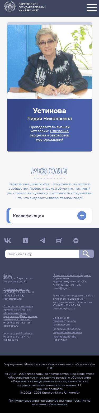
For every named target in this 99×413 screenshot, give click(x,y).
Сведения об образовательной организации (64, 321)
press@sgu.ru (61, 288)
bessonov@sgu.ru (64, 308)
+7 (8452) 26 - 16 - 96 (17, 292)
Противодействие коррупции (64, 338)
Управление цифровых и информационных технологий (72, 300)
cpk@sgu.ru (10, 325)
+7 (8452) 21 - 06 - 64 (66, 305)
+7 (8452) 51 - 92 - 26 (17, 322)
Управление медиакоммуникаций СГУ (70, 280)
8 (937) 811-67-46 (18, 294)
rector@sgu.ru (12, 298)
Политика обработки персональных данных (67, 330)
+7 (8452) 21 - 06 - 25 (66, 284)
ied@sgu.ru (10, 339)
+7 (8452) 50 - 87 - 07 (16, 336)
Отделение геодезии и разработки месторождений (49, 135)
